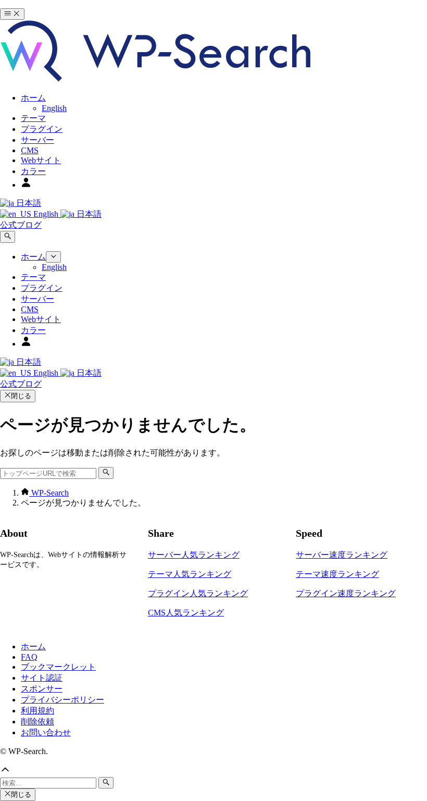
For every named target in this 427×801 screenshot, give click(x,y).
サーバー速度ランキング (341, 554)
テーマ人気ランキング (189, 574)
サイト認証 (41, 677)
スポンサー (41, 688)
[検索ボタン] (7, 236)
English (45, 214)
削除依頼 (37, 721)
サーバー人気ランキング (194, 554)
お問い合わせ (46, 732)
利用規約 (37, 710)
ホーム (33, 646)
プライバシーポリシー (62, 699)
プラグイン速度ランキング (346, 593)
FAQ (29, 656)
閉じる (21, 396)
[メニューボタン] (12, 14)
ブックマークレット (58, 666)
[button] (213, 771)
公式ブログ (21, 224)
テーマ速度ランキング (337, 574)
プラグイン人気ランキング (198, 593)
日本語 (27, 203)
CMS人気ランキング (186, 612)
